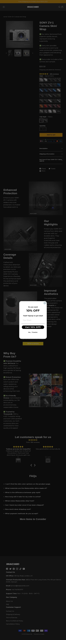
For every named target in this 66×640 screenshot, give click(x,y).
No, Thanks (33, 332)
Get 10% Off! (33, 327)
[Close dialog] (45, 303)
